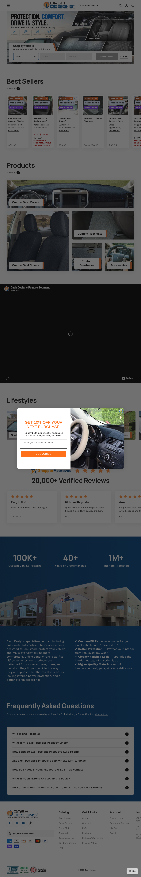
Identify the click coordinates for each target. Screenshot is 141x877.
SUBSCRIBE (43, 454)
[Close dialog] (121, 411)
